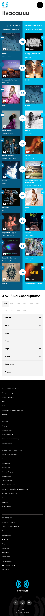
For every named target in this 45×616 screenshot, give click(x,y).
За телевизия (7, 430)
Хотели (5, 459)
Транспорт (6, 476)
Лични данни (6, 561)
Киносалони (6, 506)
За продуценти (8, 397)
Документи (6, 535)
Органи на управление (10, 526)
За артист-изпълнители (11, 393)
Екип (3, 531)
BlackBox (5, 414)
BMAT (4, 401)
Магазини (6, 467)
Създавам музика (10, 388)
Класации (5, 552)
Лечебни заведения (9, 493)
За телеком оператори (11, 439)
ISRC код (5, 406)
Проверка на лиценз (9, 454)
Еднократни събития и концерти (15, 489)
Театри (5, 502)
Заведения (6, 463)
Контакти (6, 570)
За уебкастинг (7, 434)
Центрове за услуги (9, 472)
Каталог (5, 548)
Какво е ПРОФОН (8, 522)
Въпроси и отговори (10, 565)
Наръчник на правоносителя (13, 410)
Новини (5, 539)
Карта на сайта (7, 443)
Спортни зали (7, 480)
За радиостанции (9, 426)
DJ (3, 498)
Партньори (6, 557)
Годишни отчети (8, 544)
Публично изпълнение (12, 450)
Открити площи (8, 485)
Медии (5, 421)
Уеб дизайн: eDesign (22, 612)
